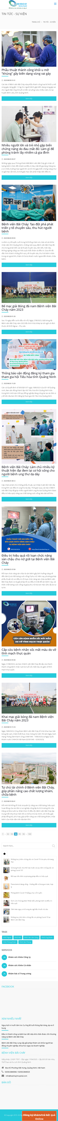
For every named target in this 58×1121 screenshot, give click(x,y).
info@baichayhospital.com (16, 1076)
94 (16, 834)
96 (24, 834)
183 (29, 834)
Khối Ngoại (7, 937)
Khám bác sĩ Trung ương (19, 973)
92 (8, 834)
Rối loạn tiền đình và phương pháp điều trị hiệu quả (29, 876)
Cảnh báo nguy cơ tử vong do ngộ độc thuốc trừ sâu (29, 909)
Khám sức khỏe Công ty (19, 957)
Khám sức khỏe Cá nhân (19, 965)
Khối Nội (18, 937)
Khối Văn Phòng (25, 942)
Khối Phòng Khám (9, 942)
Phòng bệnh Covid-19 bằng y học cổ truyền (26, 893)
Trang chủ (36, 22)
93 (12, 834)
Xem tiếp (29, 98)
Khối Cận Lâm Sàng (31, 937)
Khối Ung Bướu (47, 937)
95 (20, 834)
